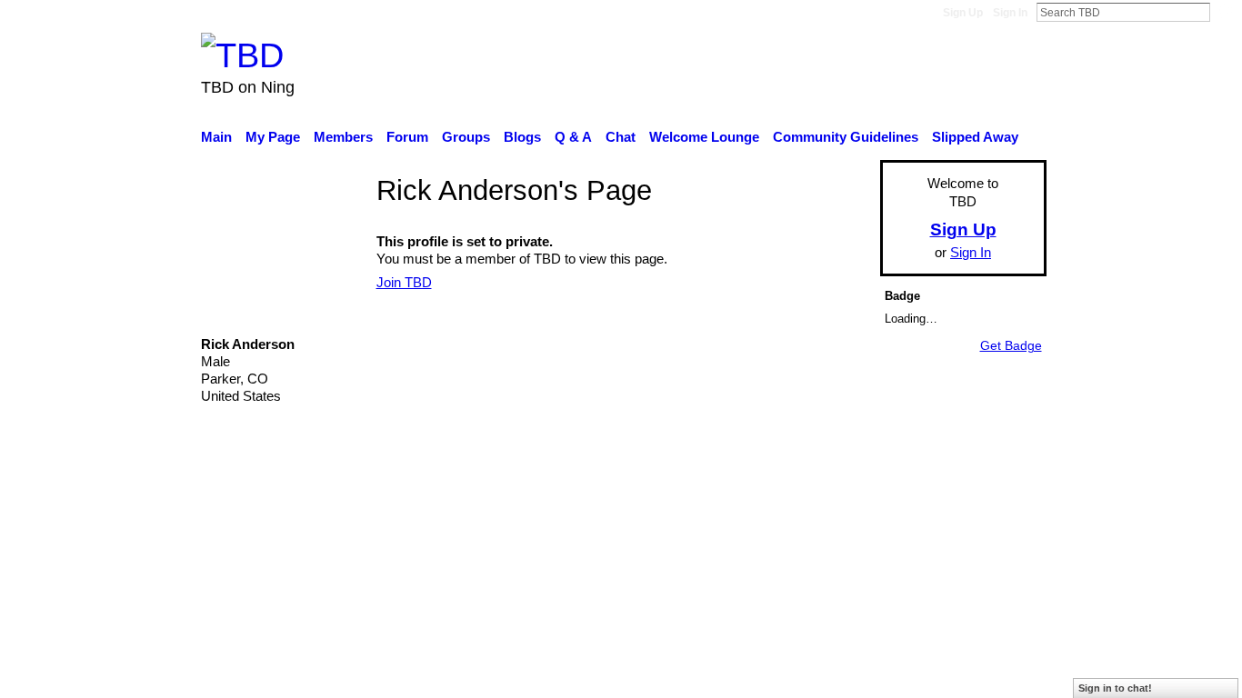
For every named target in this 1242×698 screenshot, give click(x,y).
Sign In (1010, 12)
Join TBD (404, 282)
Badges (792, 550)
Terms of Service (996, 550)
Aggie (335, 550)
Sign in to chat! (1115, 688)
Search (1224, 12)
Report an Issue (880, 550)
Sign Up (963, 12)
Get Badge (1011, 345)
